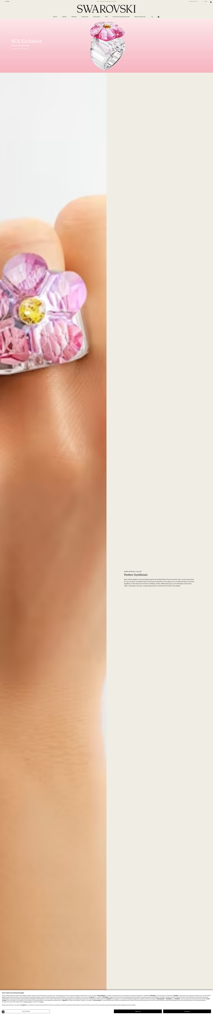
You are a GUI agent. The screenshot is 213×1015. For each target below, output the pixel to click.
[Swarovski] (106, 9)
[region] (106, 1)
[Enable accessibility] (3, 1011)
